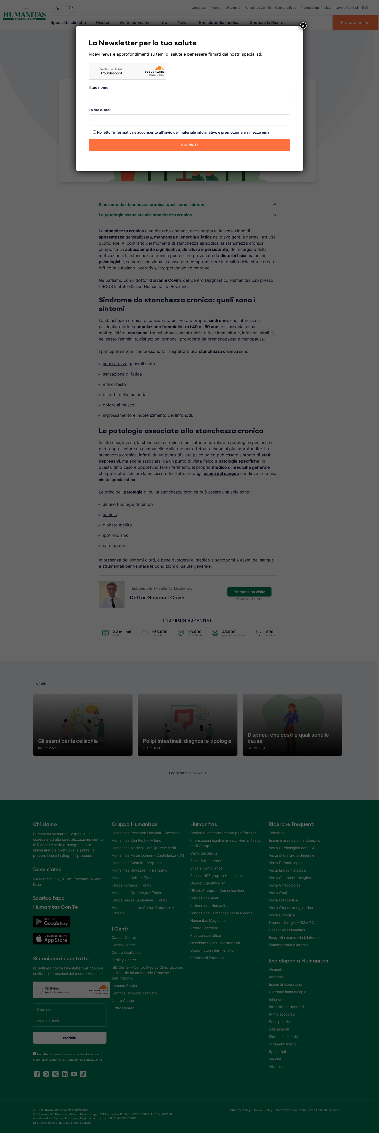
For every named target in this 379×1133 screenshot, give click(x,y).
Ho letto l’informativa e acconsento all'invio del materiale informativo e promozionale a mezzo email (184, 132)
